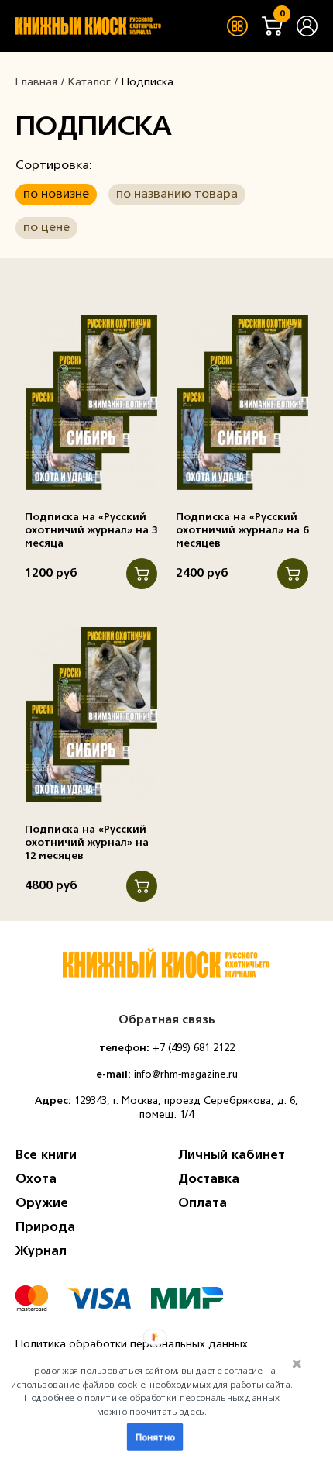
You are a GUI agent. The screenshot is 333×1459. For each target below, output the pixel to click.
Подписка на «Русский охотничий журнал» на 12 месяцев (87, 843)
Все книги (46, 1156)
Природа (45, 1228)
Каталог (89, 82)
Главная (36, 82)
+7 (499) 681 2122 (194, 1048)
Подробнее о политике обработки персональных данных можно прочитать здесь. (151, 1404)
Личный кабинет (231, 1156)
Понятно (155, 1437)
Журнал (41, 1252)
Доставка (208, 1180)
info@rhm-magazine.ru (186, 1075)
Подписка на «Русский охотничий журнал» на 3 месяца (91, 530)
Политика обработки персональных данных (131, 1344)
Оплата (202, 1204)
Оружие (41, 1204)
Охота (36, 1180)
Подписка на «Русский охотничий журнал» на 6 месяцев (242, 530)
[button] (152, 1391)
